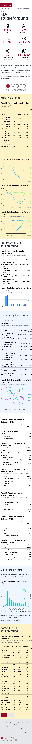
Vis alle (11, 715)
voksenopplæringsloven (7, 70)
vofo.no (16, 76)
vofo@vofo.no (5, 78)
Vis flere (4, 715)
